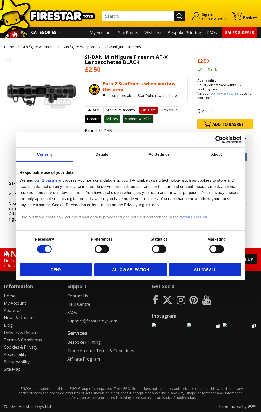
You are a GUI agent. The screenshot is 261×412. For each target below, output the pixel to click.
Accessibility (15, 354)
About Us (13, 310)
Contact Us (77, 296)
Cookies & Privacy (20, 347)
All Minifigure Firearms (122, 46)
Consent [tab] (44, 154)
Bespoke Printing (184, 32)
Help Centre (78, 304)
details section (193, 217)
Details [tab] (102, 154)
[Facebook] (155, 300)
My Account (101, 32)
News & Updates (19, 318)
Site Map (12, 369)
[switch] (102, 249)
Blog (8, 325)
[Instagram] (181, 300)
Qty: (201, 110)
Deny (56, 270)
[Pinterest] (193, 300)
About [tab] (216, 154)
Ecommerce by (233, 406)
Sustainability (17, 362)
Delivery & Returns (225, 93)
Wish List (153, 32)
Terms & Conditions (23, 340)
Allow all (205, 270)
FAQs (212, 32)
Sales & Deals (239, 32)
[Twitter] (167, 300)
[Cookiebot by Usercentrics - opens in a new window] (219, 139)
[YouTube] (206, 300)
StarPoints (128, 32)
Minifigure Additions (38, 46)
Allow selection (130, 270)
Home (9, 46)
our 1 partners (47, 180)
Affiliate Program (83, 359)
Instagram (164, 316)
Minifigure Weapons (79, 46)
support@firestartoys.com (92, 321)
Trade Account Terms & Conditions (100, 350)
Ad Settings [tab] (159, 154)
